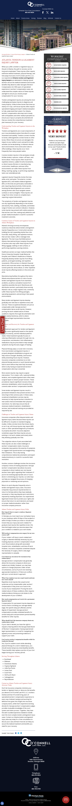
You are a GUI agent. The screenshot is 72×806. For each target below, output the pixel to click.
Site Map (40, 802)
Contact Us (58, 18)
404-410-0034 (29, 12)
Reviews (39, 18)
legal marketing (34, 800)
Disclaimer (32, 802)
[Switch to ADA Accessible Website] (2, 803)
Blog (45, 18)
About (18, 18)
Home (12, 18)
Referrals (50, 18)
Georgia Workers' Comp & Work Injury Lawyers (13, 54)
